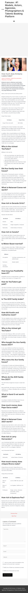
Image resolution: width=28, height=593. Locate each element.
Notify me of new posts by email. (11, 570)
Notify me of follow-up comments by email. (14, 567)
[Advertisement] (14, 38)
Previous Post (14, 513)
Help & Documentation (16, 78)
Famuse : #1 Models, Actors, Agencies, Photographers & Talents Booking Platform (14, 9)
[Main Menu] (14, 21)
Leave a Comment (6, 78)
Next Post (14, 516)
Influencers (4, 79)
